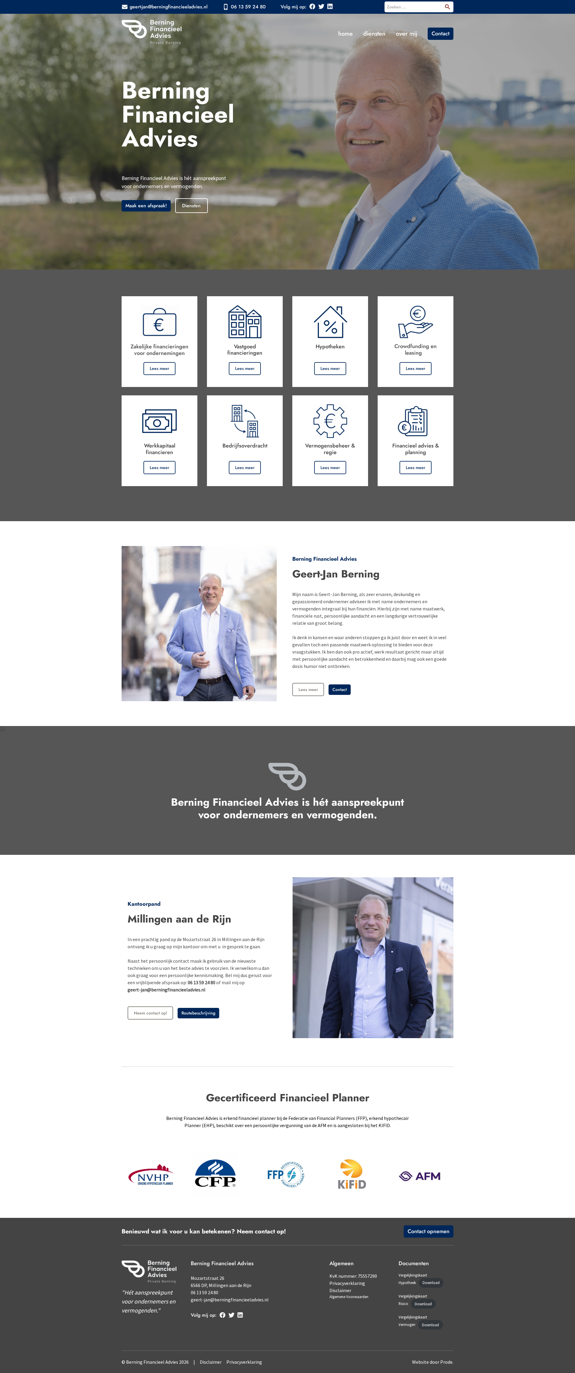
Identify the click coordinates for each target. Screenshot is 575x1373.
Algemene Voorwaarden (348, 1296)
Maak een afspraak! (146, 205)
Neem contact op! (150, 1013)
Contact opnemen (429, 1231)
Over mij (406, 33)
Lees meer (159, 368)
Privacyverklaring (347, 1283)
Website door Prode (432, 1362)
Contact (441, 33)
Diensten (374, 33)
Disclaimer (340, 1290)
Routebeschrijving (198, 1013)
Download (431, 1282)
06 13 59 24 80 (248, 6)
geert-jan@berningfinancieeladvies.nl (169, 6)
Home (345, 33)
